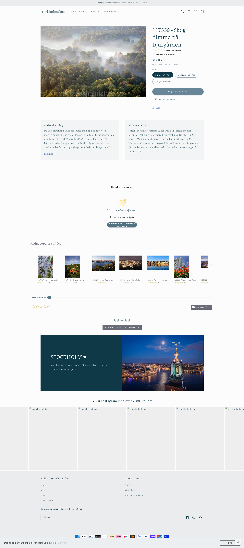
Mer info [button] (62, 543)
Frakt (166, 64)
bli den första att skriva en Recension (122, 327)
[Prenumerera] (90, 517)
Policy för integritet (134, 495)
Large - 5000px (162, 81)
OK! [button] (230, 543)
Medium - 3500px (186, 75)
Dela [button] (158, 108)
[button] (83, 11)
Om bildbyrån (47, 500)
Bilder (44, 490)
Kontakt (44, 495)
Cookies (128, 485)
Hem (43, 485)
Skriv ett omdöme (165, 54)
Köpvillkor (130, 490)
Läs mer (48, 153)
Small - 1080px (162, 75)
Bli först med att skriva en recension (122, 224)
